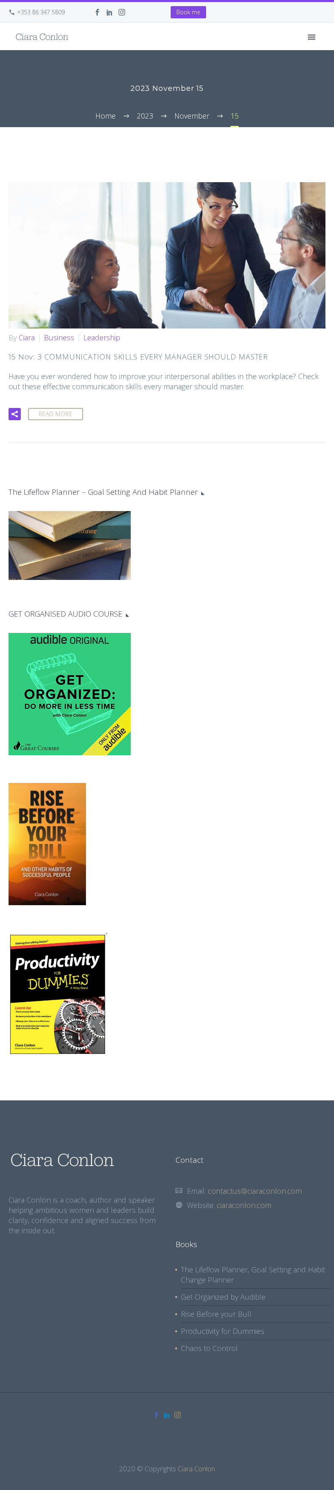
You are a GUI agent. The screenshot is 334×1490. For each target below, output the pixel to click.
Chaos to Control (209, 1348)
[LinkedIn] (109, 12)
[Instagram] (122, 12)
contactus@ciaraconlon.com (255, 1191)
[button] (15, 414)
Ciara (27, 337)
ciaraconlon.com (244, 1205)
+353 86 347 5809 (41, 12)
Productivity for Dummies (222, 1331)
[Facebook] (97, 12)
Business (59, 337)
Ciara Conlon (196, 1468)
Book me (188, 12)
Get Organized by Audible (223, 1297)
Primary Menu (311, 37)
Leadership (102, 337)
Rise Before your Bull (216, 1314)
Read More (56, 414)
